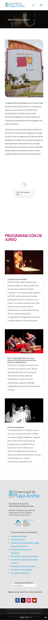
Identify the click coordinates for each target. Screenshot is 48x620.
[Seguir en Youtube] (34, 600)
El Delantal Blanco (15, 427)
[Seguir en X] (23, 600)
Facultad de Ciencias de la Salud (24, 556)
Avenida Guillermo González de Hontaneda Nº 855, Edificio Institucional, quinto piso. (22, 512)
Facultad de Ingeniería (20, 573)
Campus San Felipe (19, 536)
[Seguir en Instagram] (28, 600)
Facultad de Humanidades (21, 569)
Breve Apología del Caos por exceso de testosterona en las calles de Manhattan (21, 360)
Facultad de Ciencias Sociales (23, 566)
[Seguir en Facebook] (17, 600)
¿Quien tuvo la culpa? (17, 279)
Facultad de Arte (18, 539)
